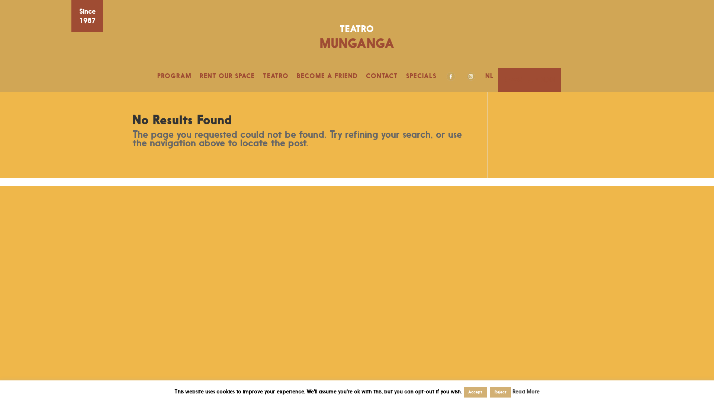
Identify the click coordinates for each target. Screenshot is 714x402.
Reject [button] (500, 392)
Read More (526, 391)
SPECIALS (421, 76)
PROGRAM (174, 76)
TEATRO (276, 76)
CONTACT (382, 76)
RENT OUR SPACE (227, 76)
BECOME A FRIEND (327, 76)
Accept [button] (475, 392)
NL (489, 76)
